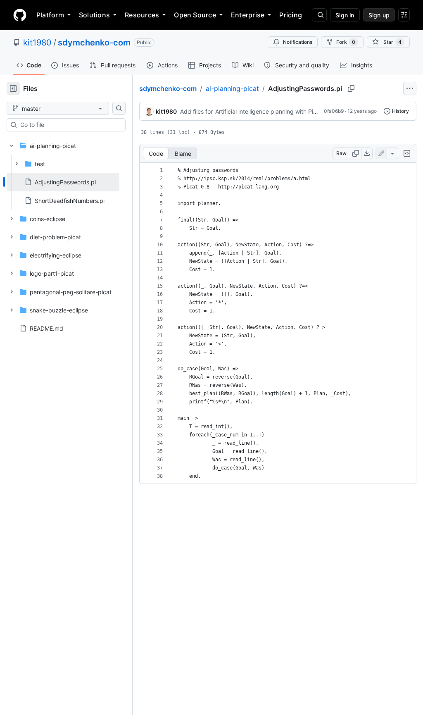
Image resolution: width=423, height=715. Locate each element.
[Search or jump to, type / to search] (319, 14)
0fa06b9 (334, 111)
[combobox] (69, 125)
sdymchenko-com (94, 43)
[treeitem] (63, 182)
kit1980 (37, 43)
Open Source (195, 15)
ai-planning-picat (232, 88)
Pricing (290, 15)
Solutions (94, 15)
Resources (142, 15)
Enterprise (247, 15)
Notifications (297, 42)
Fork (345, 42)
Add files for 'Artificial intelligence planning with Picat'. (252, 111)
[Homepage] (19, 14)
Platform (50, 15)
